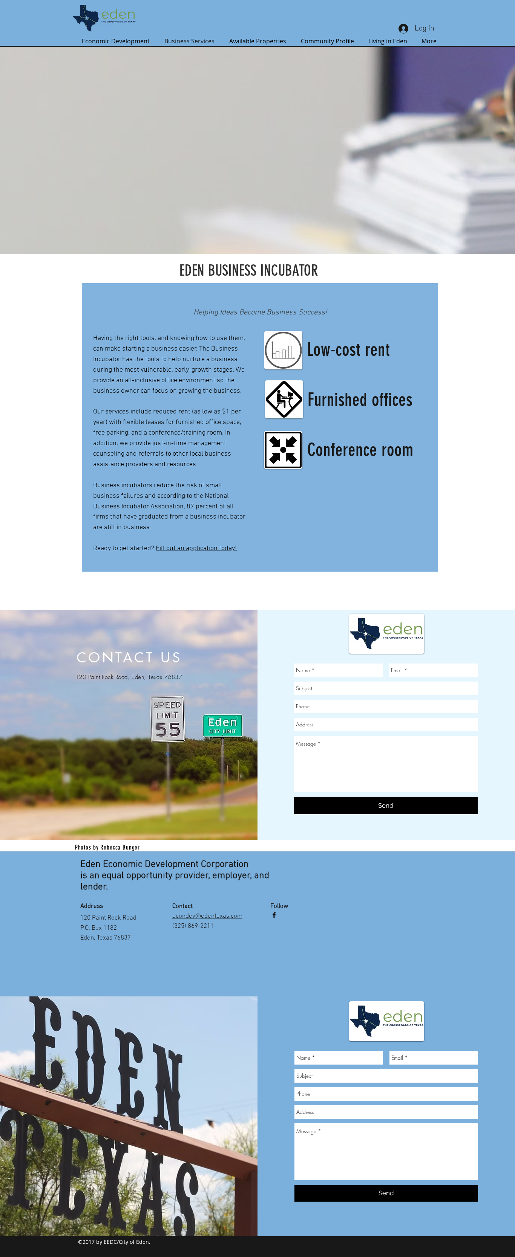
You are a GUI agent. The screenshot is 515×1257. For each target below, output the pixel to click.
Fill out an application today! (196, 548)
